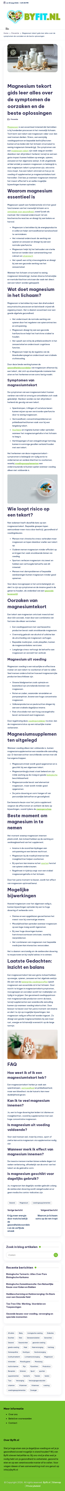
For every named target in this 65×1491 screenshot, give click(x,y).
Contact (12, 1423)
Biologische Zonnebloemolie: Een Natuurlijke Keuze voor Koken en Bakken (29, 1285)
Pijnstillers (34, 1366)
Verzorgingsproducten (37, 1381)
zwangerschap (43, 809)
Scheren (23, 1371)
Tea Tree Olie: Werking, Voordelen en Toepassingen (26, 1305)
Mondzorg (38, 1362)
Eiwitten (11, 1338)
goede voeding (13, 1347)
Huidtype (26, 1352)
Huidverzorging (40, 1352)
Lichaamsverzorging (32, 1357)
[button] (56, 1255)
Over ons (13, 1414)
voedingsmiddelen (36, 721)
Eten (20, 1338)
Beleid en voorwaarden (20, 1418)
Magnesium (12, 127)
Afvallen (11, 1333)
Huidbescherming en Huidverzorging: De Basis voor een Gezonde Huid (30, 1295)
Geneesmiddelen (33, 1338)
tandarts (26, 1376)
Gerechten (48, 1338)
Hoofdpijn (16, 430)
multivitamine (13, 1366)
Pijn (24, 1366)
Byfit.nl (46, 1482)
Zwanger (33, 1390)
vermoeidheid (27, 1088)
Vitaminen (23, 1385)
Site (54, 1482)
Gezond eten (23, 1343)
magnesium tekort (20, 150)
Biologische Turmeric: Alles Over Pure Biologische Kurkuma (26, 1276)
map (58, 1482)
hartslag (51, 1347)
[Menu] (7, 28)
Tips (9, 1381)
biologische (52, 775)
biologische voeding (35, 1333)
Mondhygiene (25, 1362)
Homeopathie (13, 1352)
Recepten (11, 1371)
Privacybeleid (33, 1486)
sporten (45, 863)
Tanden (37, 1376)
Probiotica (46, 1366)
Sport (33, 1371)
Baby (21, 1333)
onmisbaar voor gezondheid (20, 211)
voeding (46, 1385)
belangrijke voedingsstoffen (34, 982)
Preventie (14, 79)
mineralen (11, 1362)
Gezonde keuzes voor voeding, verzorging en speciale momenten (29, 1315)
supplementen (13, 1376)
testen (47, 1376)
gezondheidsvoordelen (19, 367)
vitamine (11, 1385)
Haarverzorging (37, 1347)
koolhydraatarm (14, 1357)
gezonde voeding (38, 1343)
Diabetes (50, 1333)
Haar (25, 1347)
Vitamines (35, 1385)
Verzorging (20, 1381)
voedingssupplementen (27, 463)
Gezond (12, 1203)
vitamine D (28, 256)
